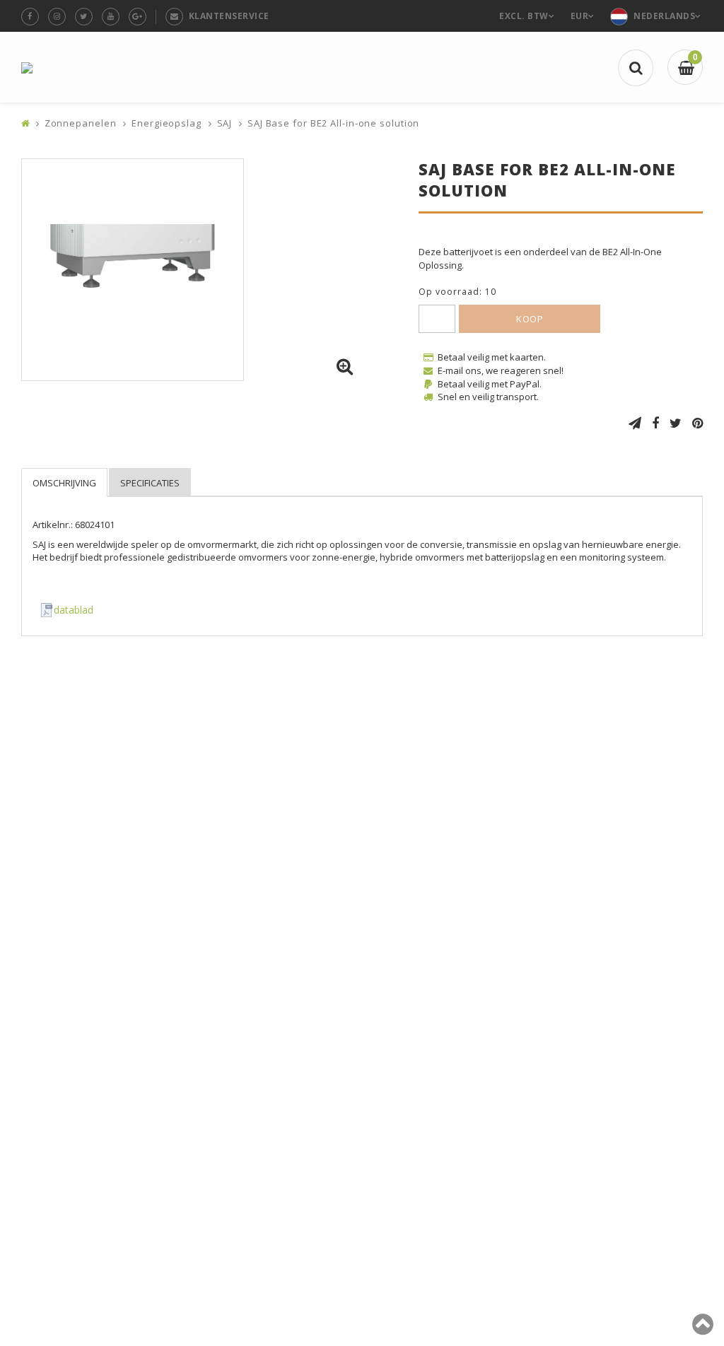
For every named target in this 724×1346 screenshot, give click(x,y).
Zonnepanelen (81, 123)
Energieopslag (167, 123)
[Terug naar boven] (702, 1329)
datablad (73, 609)
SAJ (225, 123)
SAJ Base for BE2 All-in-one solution (333, 123)
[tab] (64, 482)
